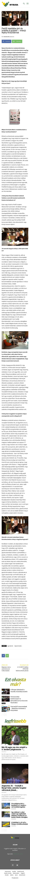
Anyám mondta (7, 873)
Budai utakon (16, 873)
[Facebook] (3, 655)
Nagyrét (23, 873)
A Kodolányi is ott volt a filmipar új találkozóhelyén (19, 823)
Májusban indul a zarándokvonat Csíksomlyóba (6, 668)
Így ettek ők (10, 646)
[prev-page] (3, 715)
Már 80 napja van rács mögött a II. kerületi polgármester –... (14, 748)
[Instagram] (12, 865)
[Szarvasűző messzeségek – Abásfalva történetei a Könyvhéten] (6, 708)
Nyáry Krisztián (18, 646)
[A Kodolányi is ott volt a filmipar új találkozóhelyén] (6, 824)
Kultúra (3, 711)
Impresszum (8, 871)
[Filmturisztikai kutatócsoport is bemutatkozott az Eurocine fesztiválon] (6, 699)
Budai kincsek (20, 871)
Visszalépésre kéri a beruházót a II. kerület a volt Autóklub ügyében (18, 805)
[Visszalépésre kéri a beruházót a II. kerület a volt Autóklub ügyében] (6, 806)
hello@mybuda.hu (18, 854)
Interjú (3, 693)
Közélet (14, 871)
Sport (16, 875)
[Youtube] (17, 865)
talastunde (6, 36)
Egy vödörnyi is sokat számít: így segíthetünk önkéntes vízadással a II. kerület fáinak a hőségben (19, 814)
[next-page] (5, 715)
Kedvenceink (22, 875)
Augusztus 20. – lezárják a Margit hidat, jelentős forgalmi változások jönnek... (14, 788)
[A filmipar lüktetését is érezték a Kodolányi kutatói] (6, 691)
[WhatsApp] (7, 655)
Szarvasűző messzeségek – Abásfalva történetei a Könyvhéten (18, 708)
